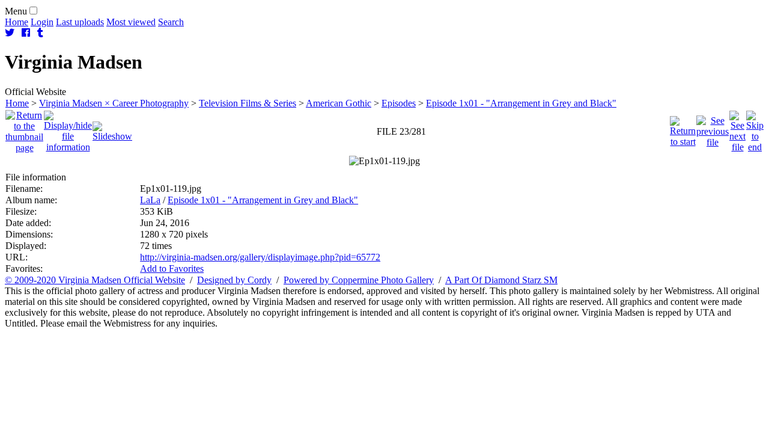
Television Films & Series (247, 103)
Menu (16, 11)
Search (171, 22)
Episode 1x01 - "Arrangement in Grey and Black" (521, 103)
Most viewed (131, 22)
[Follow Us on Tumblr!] (40, 33)
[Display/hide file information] (68, 128)
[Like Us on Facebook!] (26, 33)
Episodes (398, 103)
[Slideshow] (112, 128)
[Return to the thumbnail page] (24, 128)
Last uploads (80, 22)
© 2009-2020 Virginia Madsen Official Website (95, 280)
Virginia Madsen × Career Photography (114, 103)
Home (16, 22)
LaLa (150, 200)
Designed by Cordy (234, 280)
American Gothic (338, 103)
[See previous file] (712, 128)
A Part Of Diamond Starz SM (501, 280)
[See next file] (737, 128)
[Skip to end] (755, 128)
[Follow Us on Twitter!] (9, 33)
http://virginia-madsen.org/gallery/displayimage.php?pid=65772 (260, 257)
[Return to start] (683, 128)
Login (42, 22)
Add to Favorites (172, 268)
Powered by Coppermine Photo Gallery (359, 280)
